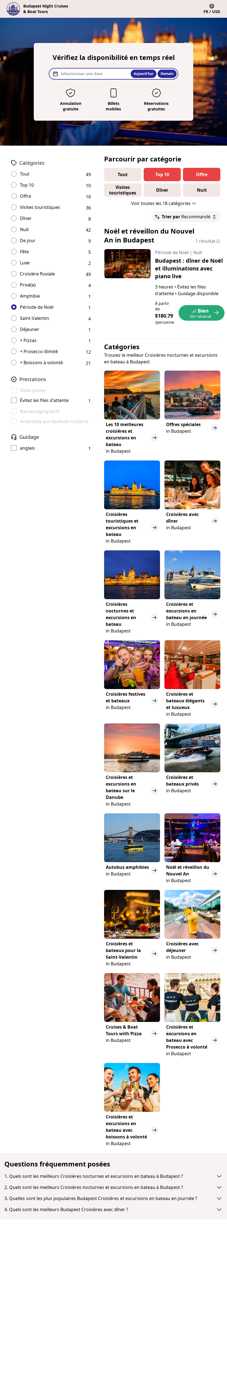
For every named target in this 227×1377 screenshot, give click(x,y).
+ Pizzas (28, 340)
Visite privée (32, 390)
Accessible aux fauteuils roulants (54, 421)
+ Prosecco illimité (39, 351)
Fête (24, 252)
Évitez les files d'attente (44, 400)
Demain (167, 73)
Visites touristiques (40, 207)
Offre (25, 196)
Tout (24, 174)
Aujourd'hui (143, 73)
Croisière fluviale (37, 274)
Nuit (24, 229)
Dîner (26, 218)
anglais (27, 448)
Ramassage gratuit (40, 411)
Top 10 (27, 185)
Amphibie (30, 296)
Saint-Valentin (34, 318)
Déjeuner (29, 329)
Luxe (25, 263)
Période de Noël (36, 307)
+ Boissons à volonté (41, 363)
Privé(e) (28, 285)
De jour (27, 240)
